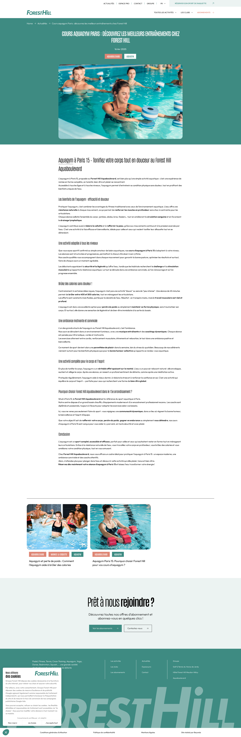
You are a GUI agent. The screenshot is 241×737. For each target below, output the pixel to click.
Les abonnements (118, 672)
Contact (138, 3)
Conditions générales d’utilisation (53, 732)
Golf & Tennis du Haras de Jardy (186, 667)
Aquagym (65, 159)
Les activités (116, 661)
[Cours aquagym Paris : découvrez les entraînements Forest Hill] (41, 12)
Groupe (150, 3)
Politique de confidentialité (104, 732)
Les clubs (114, 667)
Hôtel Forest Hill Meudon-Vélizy (185, 672)
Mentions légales (148, 732)
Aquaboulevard (179, 678)
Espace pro (124, 3)
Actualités (108, 3)
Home (30, 23)
